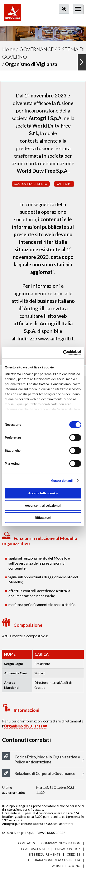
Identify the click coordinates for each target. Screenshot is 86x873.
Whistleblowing (66, 866)
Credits (73, 854)
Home (8, 49)
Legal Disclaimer (34, 849)
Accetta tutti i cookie (43, 493)
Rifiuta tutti (43, 517)
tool (61, 16)
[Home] (12, 14)
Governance (36, 49)
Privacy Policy (67, 849)
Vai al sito (64, 183)
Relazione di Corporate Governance (45, 773)
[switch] (75, 437)
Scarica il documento (30, 183)
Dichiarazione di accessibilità (54, 860)
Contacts (26, 843)
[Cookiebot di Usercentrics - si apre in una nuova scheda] (63, 352)
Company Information (60, 843)
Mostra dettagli (62, 480)
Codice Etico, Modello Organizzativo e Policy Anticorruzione (47, 759)
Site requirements (44, 854)
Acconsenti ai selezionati (43, 505)
